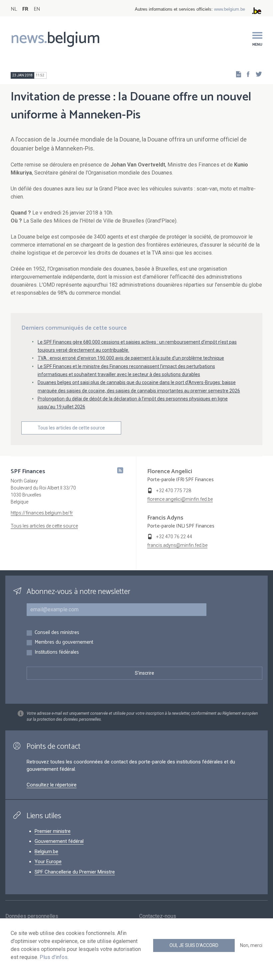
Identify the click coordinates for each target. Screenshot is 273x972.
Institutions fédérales (57, 652)
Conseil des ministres (57, 633)
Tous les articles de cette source (71, 427)
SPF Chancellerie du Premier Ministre (75, 872)
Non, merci (251, 945)
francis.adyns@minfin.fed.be (177, 545)
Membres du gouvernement (64, 642)
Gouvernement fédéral (59, 841)
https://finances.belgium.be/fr (42, 513)
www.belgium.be (229, 9)
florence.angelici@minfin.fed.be (180, 499)
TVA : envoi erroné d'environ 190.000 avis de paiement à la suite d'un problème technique (131, 358)
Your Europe (48, 862)
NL (14, 9)
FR (25, 9)
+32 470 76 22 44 (174, 536)
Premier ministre (53, 831)
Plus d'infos (54, 957)
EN (37, 9)
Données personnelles (31, 916)
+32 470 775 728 (173, 490)
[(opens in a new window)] (246, 73)
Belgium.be (46, 852)
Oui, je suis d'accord (193, 945)
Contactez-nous (157, 916)
